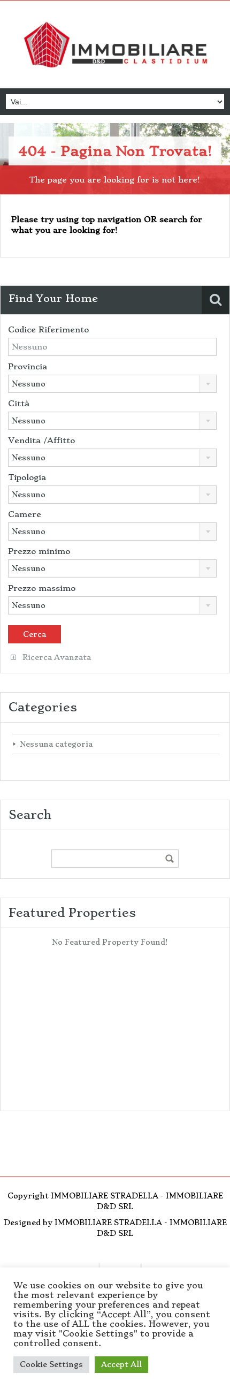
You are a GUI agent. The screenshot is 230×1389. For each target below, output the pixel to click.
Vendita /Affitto (41, 440)
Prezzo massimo (41, 588)
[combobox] (112, 384)
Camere (24, 514)
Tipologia (27, 477)
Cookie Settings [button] (51, 1364)
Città (18, 403)
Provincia (27, 366)
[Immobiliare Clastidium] (115, 46)
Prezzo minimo (39, 551)
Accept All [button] (121, 1364)
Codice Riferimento (48, 330)
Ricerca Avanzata (55, 657)
